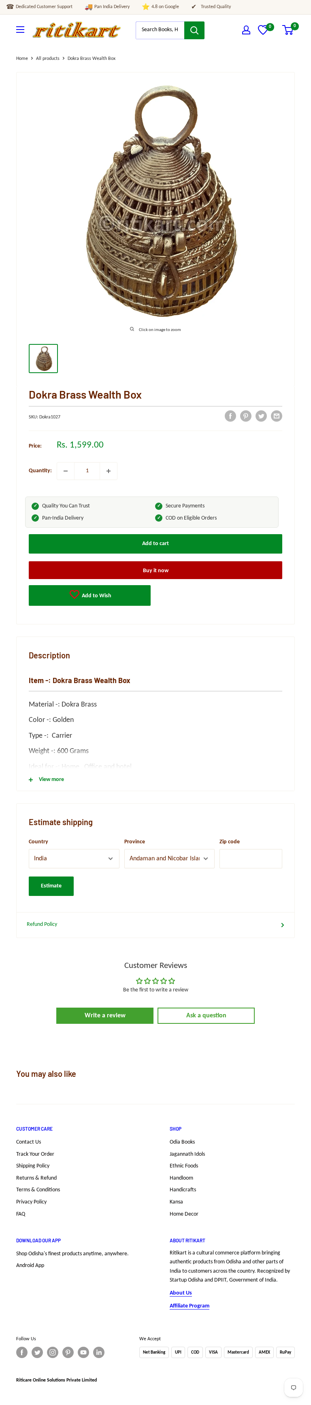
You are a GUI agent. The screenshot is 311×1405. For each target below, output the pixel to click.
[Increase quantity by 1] (108, 471)
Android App (30, 1266)
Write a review (105, 1015)
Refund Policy (42, 924)
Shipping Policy (32, 1166)
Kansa (176, 1202)
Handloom (181, 1178)
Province (134, 842)
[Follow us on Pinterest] (68, 1352)
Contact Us (28, 1142)
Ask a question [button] (206, 1015)
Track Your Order (35, 1154)
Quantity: (40, 471)
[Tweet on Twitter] (261, 416)
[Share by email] (276, 416)
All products (48, 58)
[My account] (246, 29)
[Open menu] (20, 29)
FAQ (20, 1214)
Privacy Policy (31, 1202)
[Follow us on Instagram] (52, 1352)
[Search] (194, 30)
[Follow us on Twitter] (37, 1352)
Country (38, 842)
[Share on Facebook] (230, 416)
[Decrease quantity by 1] (65, 471)
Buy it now (155, 571)
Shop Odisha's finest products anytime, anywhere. (72, 1254)
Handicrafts (183, 1190)
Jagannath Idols (187, 1154)
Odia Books (182, 1142)
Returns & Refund (36, 1178)
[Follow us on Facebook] (22, 1352)
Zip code (229, 842)
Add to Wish (96, 596)
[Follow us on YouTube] (83, 1352)
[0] (263, 33)
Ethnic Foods (184, 1166)
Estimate (51, 886)
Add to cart (155, 544)
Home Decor (184, 1214)
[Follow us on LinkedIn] (98, 1352)
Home (22, 58)
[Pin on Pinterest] (245, 416)
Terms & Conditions (38, 1190)
